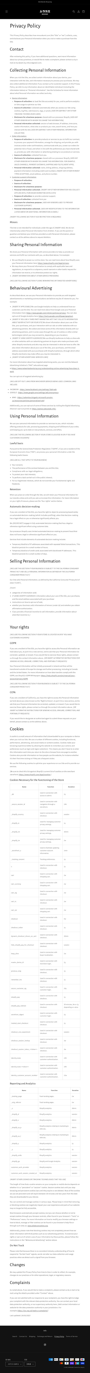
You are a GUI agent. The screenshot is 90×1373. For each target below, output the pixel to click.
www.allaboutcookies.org (38, 1226)
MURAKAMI (71, 1367)
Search (14, 1336)
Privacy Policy (59, 1336)
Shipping (32, 1336)
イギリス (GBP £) (13, 1364)
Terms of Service (72, 1336)
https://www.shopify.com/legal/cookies (34, 774)
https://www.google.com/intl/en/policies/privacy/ (46, 313)
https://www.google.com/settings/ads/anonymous (38, 392)
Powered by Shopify (79, 1367)
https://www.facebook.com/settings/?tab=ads (38, 389)
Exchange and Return (44, 1336)
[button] (6, 11)
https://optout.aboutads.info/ (44, 409)
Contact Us (23, 1336)
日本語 (29, 1364)
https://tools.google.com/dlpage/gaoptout (56, 316)
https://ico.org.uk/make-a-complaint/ (32, 1311)
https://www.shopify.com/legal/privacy (53, 263)
